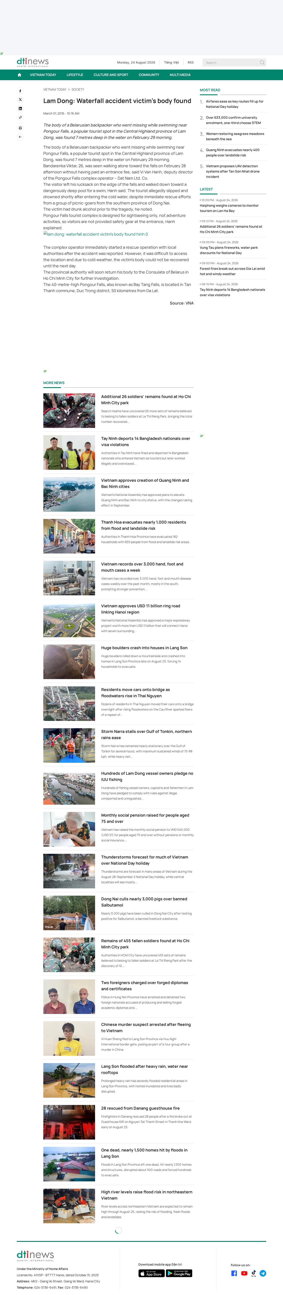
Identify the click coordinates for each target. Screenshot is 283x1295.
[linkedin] (20, 108)
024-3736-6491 (45, 1287)
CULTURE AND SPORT (111, 74)
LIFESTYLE (75, 74)
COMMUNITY (149, 74)
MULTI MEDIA (180, 74)
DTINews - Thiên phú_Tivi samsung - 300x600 (233, 310)
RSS (191, 62)
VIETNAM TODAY (43, 74)
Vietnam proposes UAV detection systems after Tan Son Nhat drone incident (233, 171)
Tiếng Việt (171, 62)
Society (78, 89)
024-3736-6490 (76, 1287)
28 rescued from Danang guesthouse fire (140, 1108)
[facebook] (20, 90)
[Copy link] (20, 117)
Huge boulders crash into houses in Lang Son (144, 647)
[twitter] (20, 99)
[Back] (20, 136)
